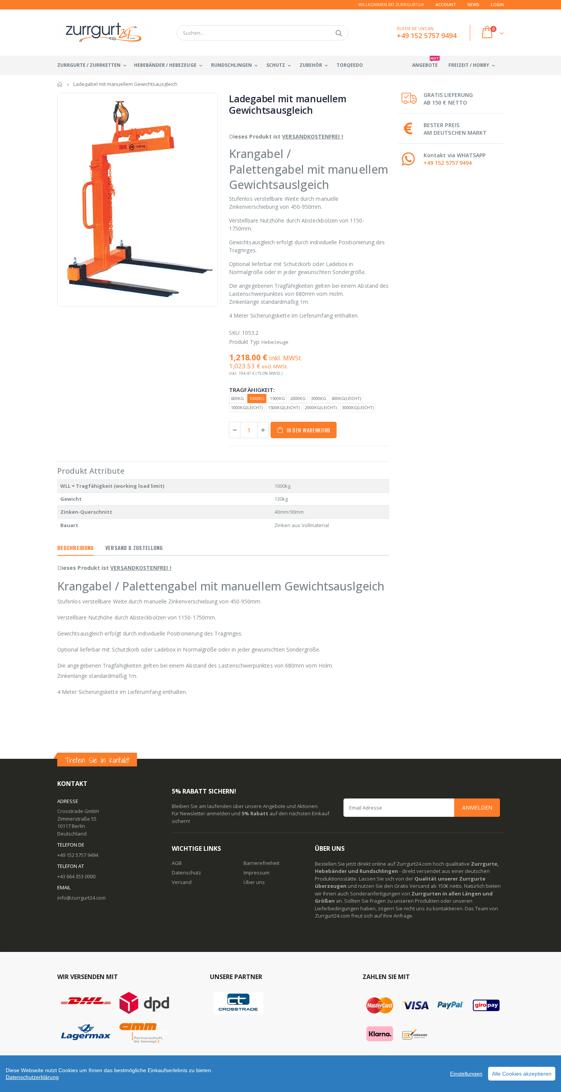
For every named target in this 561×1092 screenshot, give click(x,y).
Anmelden (477, 807)
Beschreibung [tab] (75, 548)
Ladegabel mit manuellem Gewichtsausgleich (287, 104)
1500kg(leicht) (284, 407)
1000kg (256, 398)
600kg (237, 398)
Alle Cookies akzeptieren (521, 1074)
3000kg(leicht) (358, 407)
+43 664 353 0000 (76, 876)
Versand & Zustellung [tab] (134, 548)
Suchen (338, 33)
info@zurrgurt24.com (81, 897)
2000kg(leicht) (321, 407)
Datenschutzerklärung (32, 1077)
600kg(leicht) (346, 398)
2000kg (298, 398)
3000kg (318, 398)
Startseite (60, 84)
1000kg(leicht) (247, 407)
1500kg (277, 398)
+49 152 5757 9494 (448, 162)
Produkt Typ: (244, 341)
